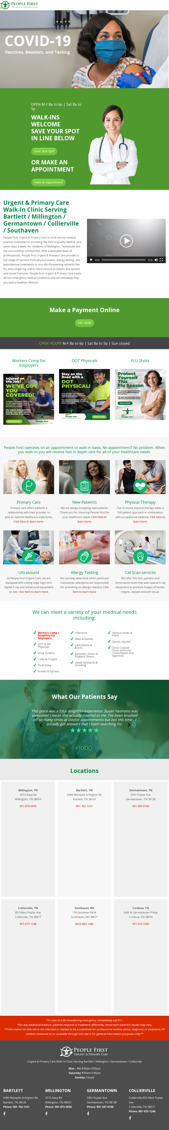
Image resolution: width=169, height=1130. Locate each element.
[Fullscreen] (161, 259)
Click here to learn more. (29, 521)
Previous (39, 725)
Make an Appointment (48, 182)
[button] (126, 241)
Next (127, 725)
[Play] (91, 259)
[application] (126, 241)
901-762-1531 (84, 806)
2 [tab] (82, 748)
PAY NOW (84, 323)
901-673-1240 (28, 924)
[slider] (123, 260)
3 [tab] (86, 748)
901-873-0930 (28, 806)
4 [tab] (90, 748)
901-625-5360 (140, 924)
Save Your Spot (44, 151)
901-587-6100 (140, 806)
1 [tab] (78, 748)
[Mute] (156, 259)
